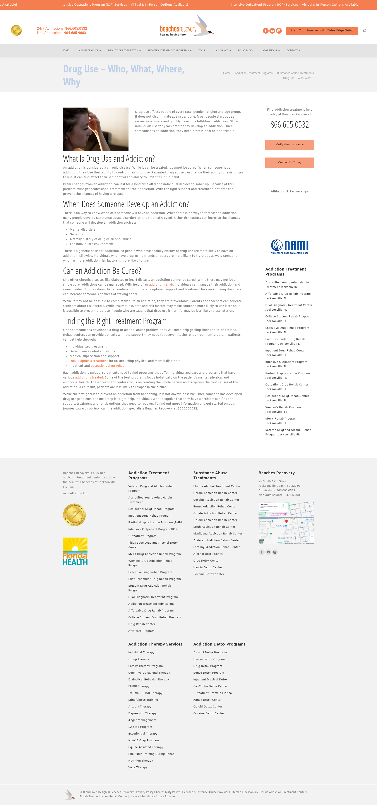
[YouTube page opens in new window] (272, 31)
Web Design (99, 792)
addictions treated (89, 378)
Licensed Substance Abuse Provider (205, 792)
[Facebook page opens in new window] (266, 31)
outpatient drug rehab (108, 366)
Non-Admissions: (61, 33)
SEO (82, 792)
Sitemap (236, 792)
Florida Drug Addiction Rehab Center (103, 796)
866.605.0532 (290, 124)
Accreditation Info (76, 493)
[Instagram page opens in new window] (279, 31)
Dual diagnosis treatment (89, 361)
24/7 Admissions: (62, 28)
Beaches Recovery (122, 792)
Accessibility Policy (168, 792)
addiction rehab (161, 285)
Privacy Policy (145, 792)
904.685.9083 (292, 495)
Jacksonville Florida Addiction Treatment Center (274, 792)
